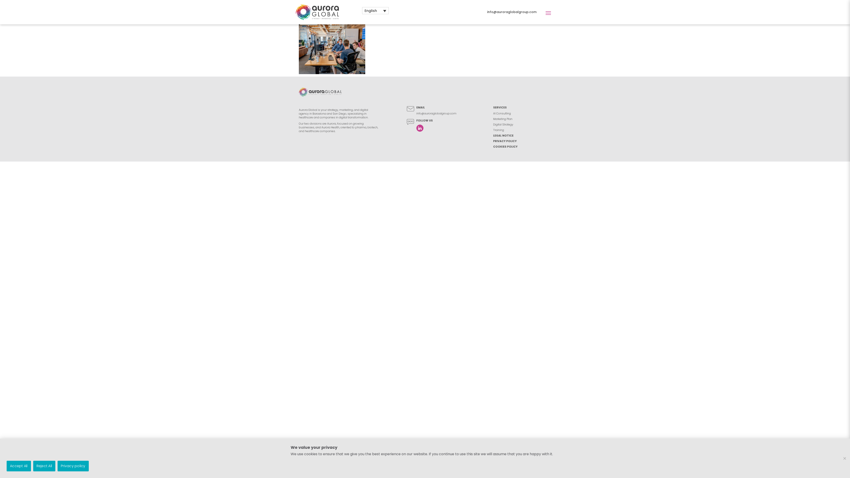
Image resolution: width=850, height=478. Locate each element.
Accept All (19, 465)
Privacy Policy (505, 141)
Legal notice (503, 135)
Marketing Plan (502, 119)
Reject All (44, 465)
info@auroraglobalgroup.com (512, 12)
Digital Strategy (503, 124)
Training (498, 130)
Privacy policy (73, 465)
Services (500, 107)
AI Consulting (502, 113)
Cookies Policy (505, 146)
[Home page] (317, 12)
